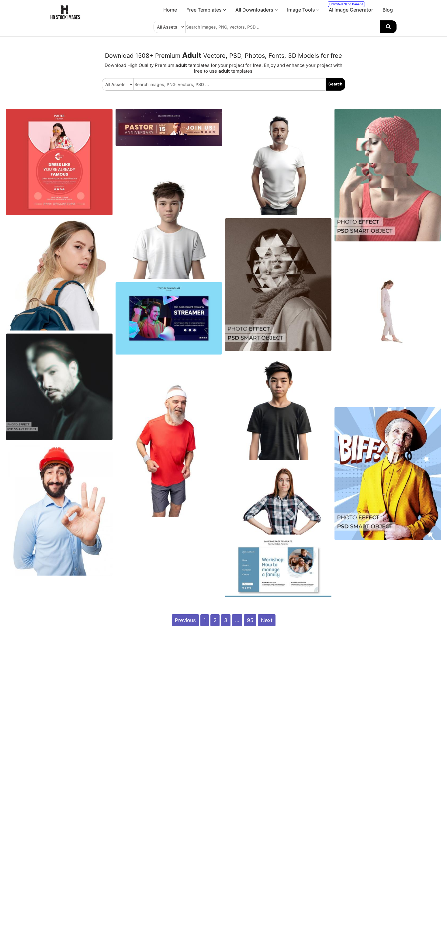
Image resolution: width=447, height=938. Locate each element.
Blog (388, 10)
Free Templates (204, 10)
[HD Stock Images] (65, 18)
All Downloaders (255, 10)
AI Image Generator (351, 7)
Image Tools (301, 10)
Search (335, 83)
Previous (185, 620)
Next (266, 620)
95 (250, 620)
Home (170, 10)
